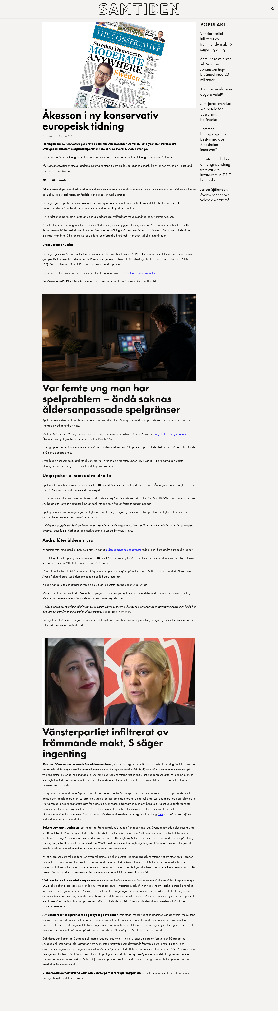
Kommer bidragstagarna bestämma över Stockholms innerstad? (213, 139)
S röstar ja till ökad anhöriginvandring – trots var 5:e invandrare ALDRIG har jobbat (217, 169)
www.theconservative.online (139, 273)
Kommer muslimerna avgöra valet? (216, 92)
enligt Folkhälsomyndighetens (171, 434)
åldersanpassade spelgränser (123, 550)
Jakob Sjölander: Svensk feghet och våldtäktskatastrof (215, 194)
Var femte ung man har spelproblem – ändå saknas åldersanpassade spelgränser (111, 399)
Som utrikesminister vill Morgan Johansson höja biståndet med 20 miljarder (215, 69)
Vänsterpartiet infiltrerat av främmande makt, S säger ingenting (105, 743)
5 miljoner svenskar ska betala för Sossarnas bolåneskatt (216, 111)
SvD (160, 814)
